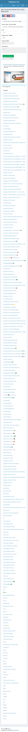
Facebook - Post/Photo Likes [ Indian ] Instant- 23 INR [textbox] (14, 26)
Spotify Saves (6, 510)
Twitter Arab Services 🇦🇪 (8, 433)
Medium (5, 710)
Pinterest (5, 658)
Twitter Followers (7, 417)
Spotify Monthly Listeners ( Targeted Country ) (13, 499)
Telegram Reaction (7, 482)
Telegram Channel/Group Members (11, 186)
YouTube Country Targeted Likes (10, 340)
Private (4, 718)
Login (3, 59)
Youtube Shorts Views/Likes (9, 307)
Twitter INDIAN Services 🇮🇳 (9, 430)
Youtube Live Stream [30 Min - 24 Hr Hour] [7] (13, 326)
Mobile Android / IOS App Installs (10, 644)
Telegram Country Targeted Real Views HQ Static (14, 477)
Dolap (4, 688)
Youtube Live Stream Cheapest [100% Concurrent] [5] (15, 321)
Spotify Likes (6, 493)
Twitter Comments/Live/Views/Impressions (13, 216)
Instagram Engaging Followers (10, 235)
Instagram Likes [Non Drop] (9, 131)
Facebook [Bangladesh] (8, 408)
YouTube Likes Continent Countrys (10, 301)
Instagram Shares (7, 203)
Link (3, 30)
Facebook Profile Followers (9, 370)
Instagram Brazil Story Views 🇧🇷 (10, 279)
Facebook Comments (8, 227)
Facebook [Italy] (6, 411)
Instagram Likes (6, 112)
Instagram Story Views (8, 208)
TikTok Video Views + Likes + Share (11, 540)
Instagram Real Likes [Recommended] (11, 137)
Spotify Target (6, 504)
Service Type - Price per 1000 (9, 24)
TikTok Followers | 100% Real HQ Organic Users (13, 529)
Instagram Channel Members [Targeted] (12, 123)
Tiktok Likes (6, 532)
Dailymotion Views (7, 620)
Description (5, 46)
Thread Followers (7, 128)
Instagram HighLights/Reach (9, 293)
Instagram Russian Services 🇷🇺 (10, 288)
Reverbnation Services (8, 606)
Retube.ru (5, 655)
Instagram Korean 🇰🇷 (8, 458)
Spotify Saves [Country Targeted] (10, 513)
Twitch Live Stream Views (9, 680)
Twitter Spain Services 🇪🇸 (9, 441)
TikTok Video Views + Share (9, 537)
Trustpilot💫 (6, 625)
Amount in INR (5, 41)
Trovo (4, 661)
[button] (1, 5)
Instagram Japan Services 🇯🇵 (9, 290)
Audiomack (5, 622)
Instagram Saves (7, 268)
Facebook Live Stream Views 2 (10, 364)
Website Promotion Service (9, 631)
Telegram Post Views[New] (9, 178)
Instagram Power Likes (8, 271)
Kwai (4, 699)
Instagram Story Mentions (9, 211)
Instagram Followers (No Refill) (10, 101)
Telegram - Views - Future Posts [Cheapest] (12, 183)
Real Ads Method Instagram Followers (11, 246)
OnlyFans (5, 598)
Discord (5, 611)
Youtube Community (7, 359)
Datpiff (4, 705)
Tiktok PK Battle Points (8, 578)
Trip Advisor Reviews (8, 639)
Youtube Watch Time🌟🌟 (9, 304)
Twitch (4, 677)
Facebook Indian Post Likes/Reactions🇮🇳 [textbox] (12, 21)
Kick (4, 702)
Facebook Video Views (8, 384)
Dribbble (5, 707)
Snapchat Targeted (7, 515)
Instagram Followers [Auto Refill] (10, 96)
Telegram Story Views (8, 460)
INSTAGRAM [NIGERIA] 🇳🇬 (8, 263)
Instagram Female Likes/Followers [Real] (12, 282)
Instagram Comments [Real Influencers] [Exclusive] (14, 142)
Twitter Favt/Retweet (8, 633)
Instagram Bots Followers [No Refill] (11, 98)
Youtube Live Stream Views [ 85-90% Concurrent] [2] (14, 323)
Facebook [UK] (6, 400)
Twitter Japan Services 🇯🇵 (9, 449)
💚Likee (5, 592)
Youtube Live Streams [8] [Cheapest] (11, 312)
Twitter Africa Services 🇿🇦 (9, 438)
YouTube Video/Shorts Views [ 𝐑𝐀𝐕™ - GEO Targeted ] (15, 156)
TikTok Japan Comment (8, 567)
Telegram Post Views (8, 172)
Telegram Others (7, 485)
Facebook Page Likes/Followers (10, 222)
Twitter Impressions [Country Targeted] (12, 419)
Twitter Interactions (7, 422)
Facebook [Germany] (8, 406)
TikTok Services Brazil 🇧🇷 (8, 581)
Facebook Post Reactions (9, 378)
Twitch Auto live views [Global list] (10, 683)
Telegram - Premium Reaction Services (12, 197)
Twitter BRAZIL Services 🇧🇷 (9, 436)
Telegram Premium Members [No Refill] (12, 189)
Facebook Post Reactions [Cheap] (10, 233)
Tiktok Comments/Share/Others (10, 545)
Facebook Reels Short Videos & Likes (11, 375)
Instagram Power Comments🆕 (10, 241)
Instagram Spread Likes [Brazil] (10, 277)
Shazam (5, 587)
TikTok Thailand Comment (9, 551)
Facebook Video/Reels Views (9, 381)
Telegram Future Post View (9, 474)
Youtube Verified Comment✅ (10, 348)
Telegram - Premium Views (9, 175)
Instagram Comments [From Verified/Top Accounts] (14, 244)
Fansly (4, 600)
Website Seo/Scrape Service (9, 713)
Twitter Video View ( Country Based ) (11, 425)
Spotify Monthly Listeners (9, 496)
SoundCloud (6, 647)
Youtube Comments (7, 337)
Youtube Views (6, 150)
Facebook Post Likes (8, 148)
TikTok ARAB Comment (8, 559)
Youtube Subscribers (8, 214)
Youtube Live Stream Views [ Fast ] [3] (11, 318)
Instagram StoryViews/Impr (9, 205)
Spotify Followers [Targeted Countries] (12, 502)
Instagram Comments (8, 139)
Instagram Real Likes (7, 134)
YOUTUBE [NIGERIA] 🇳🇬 (8, 362)
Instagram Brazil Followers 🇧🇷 (10, 373)
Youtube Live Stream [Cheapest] (10, 315)
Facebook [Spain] (7, 414)
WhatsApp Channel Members (9, 115)
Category (4, 19)
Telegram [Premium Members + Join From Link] (13, 192)
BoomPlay (5, 652)
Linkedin (5, 663)
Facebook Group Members (9, 392)
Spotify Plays (6, 488)
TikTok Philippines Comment (9, 573)
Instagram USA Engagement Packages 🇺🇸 (12, 266)
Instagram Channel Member (9, 120)
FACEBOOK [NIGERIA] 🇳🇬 (8, 397)
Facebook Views (7, 386)
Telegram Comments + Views (9, 480)
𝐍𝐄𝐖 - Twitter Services (8, 428)
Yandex (4, 672)
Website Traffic (6, 628)
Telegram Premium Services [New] (11, 463)
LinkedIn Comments (7, 666)
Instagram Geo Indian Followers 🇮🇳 (11, 107)
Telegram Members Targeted (9, 469)
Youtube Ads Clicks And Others (10, 345)
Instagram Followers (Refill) (9, 93)
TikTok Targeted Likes (8, 524)
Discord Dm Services (8, 614)
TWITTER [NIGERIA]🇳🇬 (8, 447)
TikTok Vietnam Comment (8, 565)
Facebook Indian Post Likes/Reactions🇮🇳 (12, 230)
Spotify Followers (7, 491)
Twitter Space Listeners (8, 636)
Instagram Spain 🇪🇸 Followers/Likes (11, 257)
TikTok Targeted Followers (9, 526)
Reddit (4, 642)
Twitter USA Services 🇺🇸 (8, 444)
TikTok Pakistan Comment (9, 570)
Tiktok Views (6, 535)
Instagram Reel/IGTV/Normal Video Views (12, 109)
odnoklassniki (6, 603)
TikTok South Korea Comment (9, 554)
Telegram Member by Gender (9, 466)
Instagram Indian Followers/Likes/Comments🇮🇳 (13, 104)
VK (3, 518)
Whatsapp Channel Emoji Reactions (11, 117)
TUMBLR (5, 696)
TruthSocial (5, 674)
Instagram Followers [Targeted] (10, 249)
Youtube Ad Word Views (8, 334)
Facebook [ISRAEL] (7, 403)
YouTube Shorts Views (8, 153)
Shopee (5, 716)
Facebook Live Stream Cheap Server (11, 367)
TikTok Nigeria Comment (8, 548)
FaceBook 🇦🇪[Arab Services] (9, 395)
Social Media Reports (8, 299)
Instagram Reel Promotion (9, 200)
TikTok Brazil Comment (8, 556)
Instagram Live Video (8, 296)
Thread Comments (7, 145)
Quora (4, 685)
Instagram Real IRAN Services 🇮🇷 (10, 255)
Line (4, 589)
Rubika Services (6, 691)
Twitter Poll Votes (7, 452)
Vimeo (4, 650)
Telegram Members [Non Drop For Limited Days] (13, 471)
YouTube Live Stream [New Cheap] (10, 310)
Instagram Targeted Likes (9, 274)
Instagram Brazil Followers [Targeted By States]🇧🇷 (14, 260)
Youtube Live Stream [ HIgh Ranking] (11, 329)
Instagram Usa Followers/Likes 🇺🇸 (10, 252)
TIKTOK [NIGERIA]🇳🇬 (7, 584)
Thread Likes (6, 126)
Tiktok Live (5, 576)
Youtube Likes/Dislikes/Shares (10, 219)
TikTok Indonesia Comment (9, 562)
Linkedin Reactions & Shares (9, 669)
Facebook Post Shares (8, 224)
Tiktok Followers (7, 521)
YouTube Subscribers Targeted (10, 342)
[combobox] (14, 21)
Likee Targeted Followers (9, 595)
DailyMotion (5, 617)
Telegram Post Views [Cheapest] (10, 181)
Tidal (4, 609)
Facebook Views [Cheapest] (9, 389)
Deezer (5, 694)
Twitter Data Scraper (8, 455)
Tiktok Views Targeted (8, 543)
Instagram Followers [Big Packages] (11, 238)
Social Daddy (15, 730)
